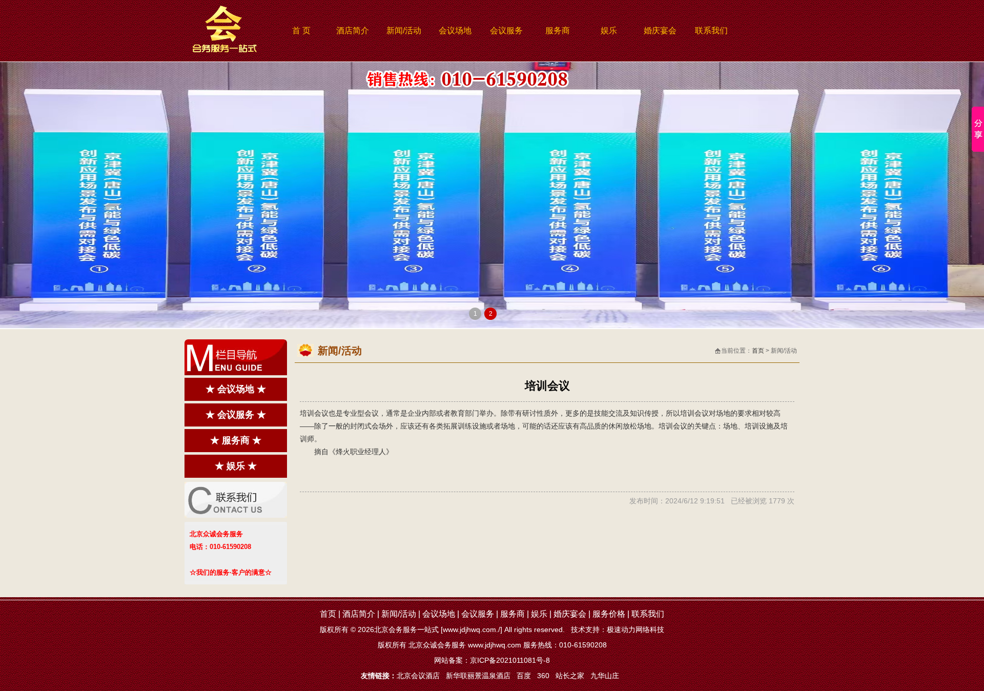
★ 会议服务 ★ (236, 415)
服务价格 (608, 613)
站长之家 (570, 676)
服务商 (557, 30)
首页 (758, 350)
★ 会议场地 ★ (236, 389)
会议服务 (506, 30)
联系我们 (711, 30)
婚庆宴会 (660, 30)
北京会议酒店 (418, 676)
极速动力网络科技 (635, 629)
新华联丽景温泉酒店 (478, 676)
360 (543, 676)
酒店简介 (352, 30)
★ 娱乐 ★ (236, 466)
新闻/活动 (403, 30)
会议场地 (455, 30)
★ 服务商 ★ (235, 440)
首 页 (301, 30)
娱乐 (609, 30)
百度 (524, 676)
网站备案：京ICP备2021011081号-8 (492, 660)
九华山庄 (604, 676)
